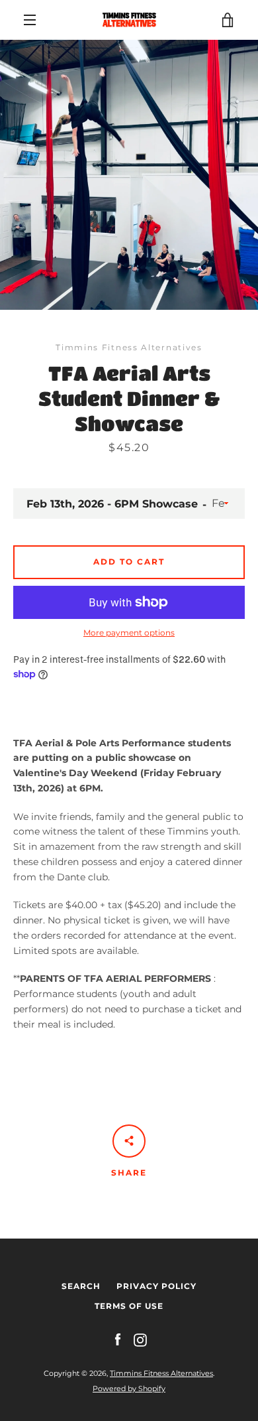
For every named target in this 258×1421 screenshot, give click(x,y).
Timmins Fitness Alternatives (161, 1373)
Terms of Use (129, 1306)
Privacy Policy (156, 1286)
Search (81, 1286)
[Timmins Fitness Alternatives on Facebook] (117, 1339)
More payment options (129, 633)
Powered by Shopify (129, 1388)
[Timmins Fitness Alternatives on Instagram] (140, 1339)
